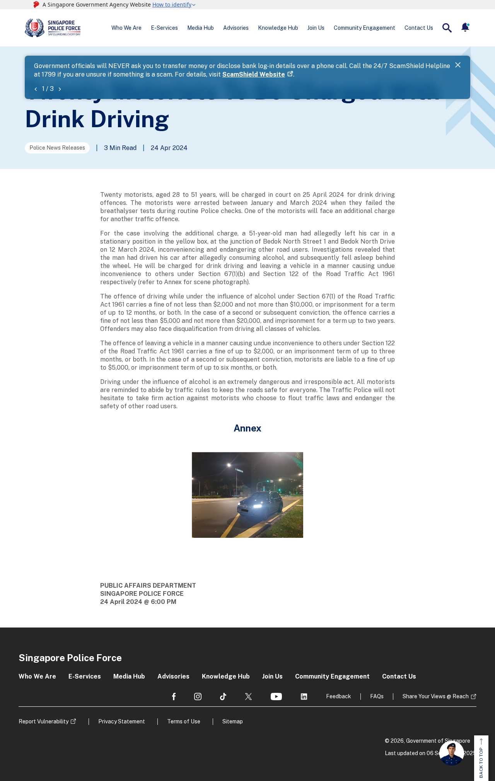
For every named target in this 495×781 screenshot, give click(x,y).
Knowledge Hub (278, 28)
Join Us (315, 28)
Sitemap (232, 721)
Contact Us (419, 28)
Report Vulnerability (43, 721)
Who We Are (126, 28)
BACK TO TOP (481, 763)
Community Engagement (364, 28)
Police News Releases (57, 148)
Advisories (236, 28)
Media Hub (200, 28)
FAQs (377, 696)
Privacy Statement (121, 721)
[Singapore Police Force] (52, 27)
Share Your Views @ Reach (436, 696)
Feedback (338, 696)
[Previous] (35, 89)
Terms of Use (183, 721)
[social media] (174, 696)
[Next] (59, 89)
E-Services (164, 28)
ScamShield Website (253, 74)
